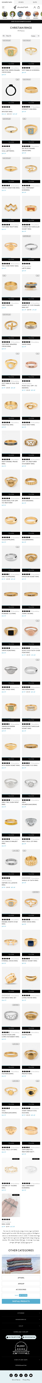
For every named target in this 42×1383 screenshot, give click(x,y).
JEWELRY (21, 1284)
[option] (21, 22)
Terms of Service (16, 1380)
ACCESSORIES (21, 1289)
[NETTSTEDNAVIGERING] (3, 7)
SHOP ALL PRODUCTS (21, 1301)
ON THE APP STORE (14, 1337)
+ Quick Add (11, 64)
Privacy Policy (26, 1380)
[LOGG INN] (35, 7)
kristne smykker (26, 1233)
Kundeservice (21, 1319)
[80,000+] (21, 1354)
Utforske (21, 1313)
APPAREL (21, 1278)
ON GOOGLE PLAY (30, 1337)
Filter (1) (8, 36)
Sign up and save (21, 1360)
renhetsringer (24, 1242)
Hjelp (21, 1326)
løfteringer (22, 1240)
